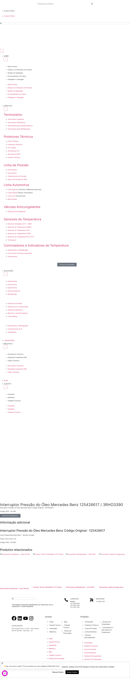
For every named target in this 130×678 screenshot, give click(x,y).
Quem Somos (12, 66)
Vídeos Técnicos (13, 361)
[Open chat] (5, 673)
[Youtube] (25, 618)
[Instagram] (31, 618)
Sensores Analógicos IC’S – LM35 (20, 224)
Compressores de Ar (15, 329)
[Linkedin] (19, 618)
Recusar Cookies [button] (57, 672)
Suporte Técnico (55, 625)
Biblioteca (52, 632)
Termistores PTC (14, 151)
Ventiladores (12, 332)
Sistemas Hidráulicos (15, 310)
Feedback (11, 397)
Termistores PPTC (14, 154)
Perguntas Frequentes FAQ (17, 357)
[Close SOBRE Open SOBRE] (6, 59)
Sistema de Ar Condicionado (18, 307)
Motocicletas (12, 199)
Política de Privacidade (56, 658)
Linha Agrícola (13, 189)
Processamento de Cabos (17, 76)
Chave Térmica (13, 141)
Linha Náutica (12, 316)
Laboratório (53, 628)
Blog (65, 622)
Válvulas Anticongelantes (22, 207)
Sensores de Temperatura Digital (19, 227)
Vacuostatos (12, 173)
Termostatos (13, 114)
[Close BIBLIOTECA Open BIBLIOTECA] (6, 347)
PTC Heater (12, 148)
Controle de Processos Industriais (20, 253)
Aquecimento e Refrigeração (18, 250)
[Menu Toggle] (2, 51)
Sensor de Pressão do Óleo (17, 179)
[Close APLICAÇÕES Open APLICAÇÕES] (6, 274)
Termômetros (12, 256)
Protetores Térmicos (18, 136)
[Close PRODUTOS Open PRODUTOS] (6, 109)
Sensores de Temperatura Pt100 (19, 233)
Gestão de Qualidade (15, 73)
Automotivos (12, 284)
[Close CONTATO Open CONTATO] (6, 387)
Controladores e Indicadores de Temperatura (36, 245)
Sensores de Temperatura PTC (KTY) (21, 237)
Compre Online (9, 11)
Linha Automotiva (16, 185)
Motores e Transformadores (18, 313)
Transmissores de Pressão (17, 176)
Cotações (11, 394)
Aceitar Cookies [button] (72, 672)
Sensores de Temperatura (22, 219)
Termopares (12, 240)
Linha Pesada (13, 193)
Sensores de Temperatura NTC (19, 230)
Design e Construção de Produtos (20, 70)
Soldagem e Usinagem (16, 79)
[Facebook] (14, 618)
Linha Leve (11, 196)
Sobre (51, 622)
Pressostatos (12, 170)
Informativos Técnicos (16, 354)
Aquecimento (12, 281)
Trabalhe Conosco (14, 401)
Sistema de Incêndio (15, 303)
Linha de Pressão (16, 165)
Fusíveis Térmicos (14, 157)
